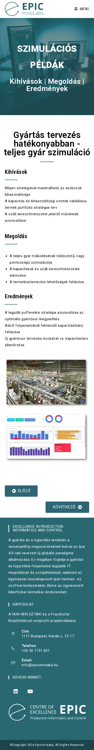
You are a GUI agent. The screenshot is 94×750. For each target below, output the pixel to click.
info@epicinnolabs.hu (40, 665)
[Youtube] (30, 691)
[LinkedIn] (15, 691)
